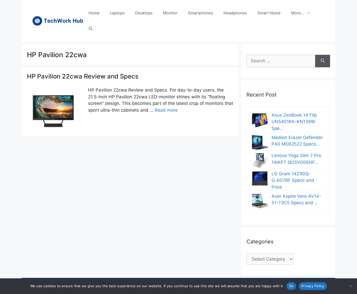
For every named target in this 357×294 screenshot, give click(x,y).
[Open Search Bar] (90, 29)
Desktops (144, 12)
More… (297, 12)
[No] (350, 286)
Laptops (117, 12)
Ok (291, 286)
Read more (166, 110)
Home (94, 12)
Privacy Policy (312, 286)
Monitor (170, 12)
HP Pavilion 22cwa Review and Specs (83, 76)
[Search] (322, 61)
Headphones (235, 12)
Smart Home (269, 12)
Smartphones (200, 12)
